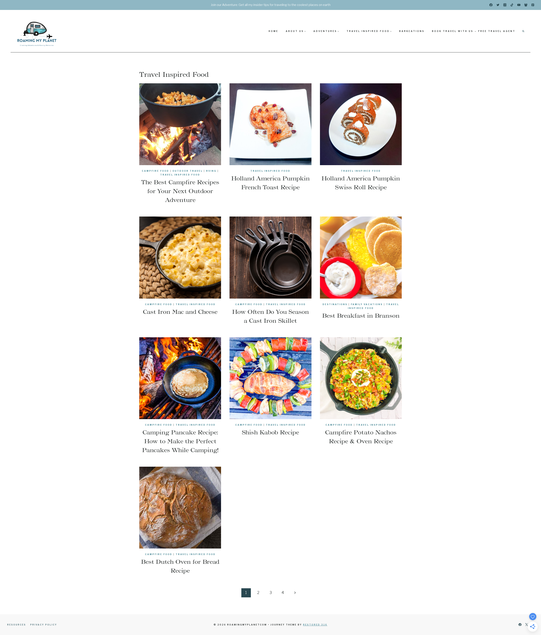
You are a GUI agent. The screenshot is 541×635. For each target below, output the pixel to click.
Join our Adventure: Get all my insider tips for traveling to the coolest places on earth (271, 5)
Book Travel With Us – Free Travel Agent (473, 31)
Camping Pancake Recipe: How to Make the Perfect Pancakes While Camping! (180, 441)
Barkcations (412, 31)
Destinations (334, 304)
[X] (526, 625)
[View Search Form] (523, 31)
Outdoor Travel (187, 171)
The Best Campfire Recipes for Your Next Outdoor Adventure (180, 190)
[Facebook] (491, 5)
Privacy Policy (43, 624)
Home (273, 31)
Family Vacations (367, 304)
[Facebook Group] (526, 5)
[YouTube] (519, 5)
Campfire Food (155, 171)
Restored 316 (315, 624)
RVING (211, 171)
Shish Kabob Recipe (270, 432)
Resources (16, 624)
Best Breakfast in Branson (361, 315)
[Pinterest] (533, 5)
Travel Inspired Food (180, 174)
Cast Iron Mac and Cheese (180, 311)
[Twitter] (498, 5)
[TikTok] (512, 5)
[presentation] (180, 124)
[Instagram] (505, 5)
